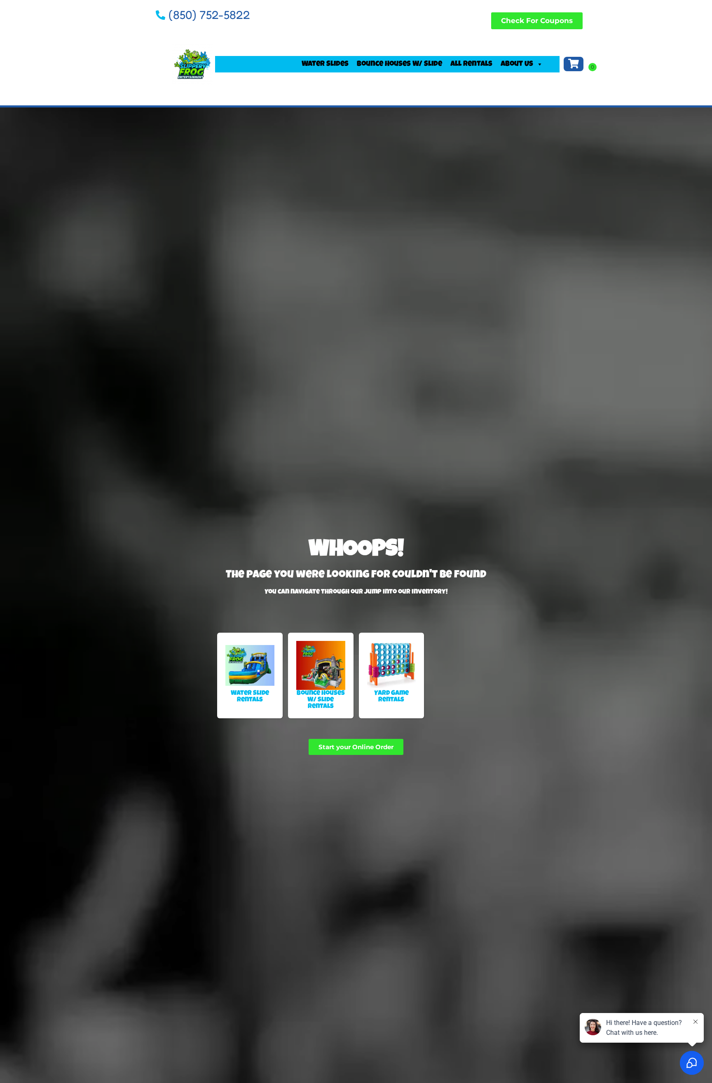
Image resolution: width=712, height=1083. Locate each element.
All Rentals (471, 64)
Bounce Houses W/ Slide (399, 64)
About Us (517, 64)
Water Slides (325, 64)
